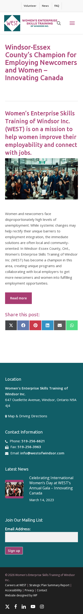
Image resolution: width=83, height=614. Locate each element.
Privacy (29, 590)
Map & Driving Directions (27, 416)
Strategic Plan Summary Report (49, 585)
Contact (42, 590)
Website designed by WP (21, 595)
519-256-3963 (29, 446)
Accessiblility (13, 590)
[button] (72, 23)
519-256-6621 (33, 441)
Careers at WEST (15, 585)
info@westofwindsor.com (42, 453)
